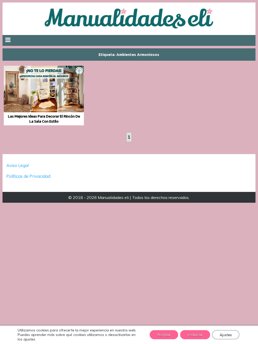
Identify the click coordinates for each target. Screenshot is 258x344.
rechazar (195, 334)
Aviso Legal (17, 165)
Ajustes (226, 334)
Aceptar (164, 334)
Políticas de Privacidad (28, 176)
